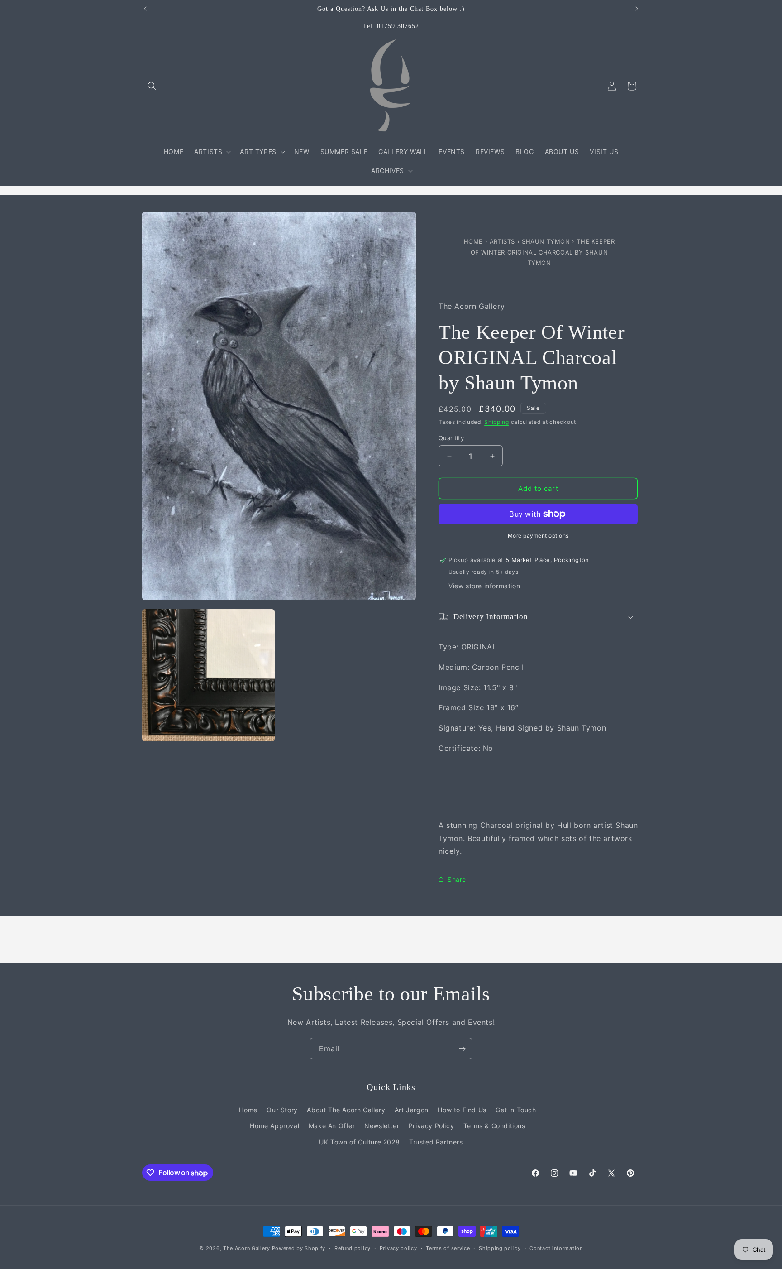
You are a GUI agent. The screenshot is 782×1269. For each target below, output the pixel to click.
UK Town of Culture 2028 (359, 1142)
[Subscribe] (462, 1048)
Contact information (555, 1248)
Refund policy (352, 1248)
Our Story (282, 1110)
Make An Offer (332, 1126)
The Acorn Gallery (246, 1248)
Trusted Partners (436, 1142)
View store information (484, 586)
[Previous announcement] (145, 8)
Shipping (496, 421)
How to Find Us (462, 1110)
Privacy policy (398, 1248)
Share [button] (457, 879)
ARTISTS (502, 241)
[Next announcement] (637, 8)
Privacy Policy (431, 1126)
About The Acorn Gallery (346, 1110)
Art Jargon (412, 1110)
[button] (152, 86)
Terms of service (448, 1248)
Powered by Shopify (299, 1248)
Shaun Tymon (547, 241)
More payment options (538, 535)
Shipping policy (500, 1248)
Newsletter (381, 1126)
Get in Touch (516, 1110)
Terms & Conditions (494, 1126)
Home (474, 241)
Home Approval (274, 1126)
